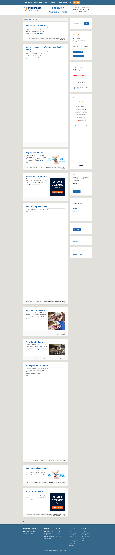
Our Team (30, 2)
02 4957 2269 (58, 8)
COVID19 (64, 460)
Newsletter (75, 216)
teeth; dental (63, 168)
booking (62, 301)
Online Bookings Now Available (37, 207)
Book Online (76, 2)
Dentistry (61, 167)
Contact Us (65, 2)
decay (55, 483)
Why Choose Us (84, 531)
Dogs (49, 38)
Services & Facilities (38, 2)
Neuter (64, 38)
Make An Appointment (78, 56)
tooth (64, 483)
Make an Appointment (58, 12)
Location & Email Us (78, 51)
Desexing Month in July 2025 (36, 176)
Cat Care (49, 333)
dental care (58, 167)
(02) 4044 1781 (76, 88)
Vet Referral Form (85, 536)
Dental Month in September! (36, 310)
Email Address (76, 183)
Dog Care (54, 333)
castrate (55, 38)
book (60, 301)
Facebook (75, 208)
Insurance (61, 145)
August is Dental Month (34, 153)
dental (55, 167)
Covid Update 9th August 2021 (37, 366)
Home (25, 2)
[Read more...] (40, 33)
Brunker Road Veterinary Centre (32, 9)
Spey (64, 39)
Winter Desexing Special (34, 342)
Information (53, 2)
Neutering (61, 39)
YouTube (74, 214)
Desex (58, 38)
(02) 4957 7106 (76, 84)
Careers (60, 2)
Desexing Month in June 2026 (36, 25)
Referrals (47, 2)
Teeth (64, 167)
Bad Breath (63, 482)
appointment (57, 301)
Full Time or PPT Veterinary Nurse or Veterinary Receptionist (73, 533)
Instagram (75, 211)
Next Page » (26, 521)
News (71, 2)
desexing (61, 38)
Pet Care (61, 333)
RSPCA (64, 145)
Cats (47, 38)
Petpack (69, 550)
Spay (62, 515)
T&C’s (82, 540)
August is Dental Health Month (37, 468)
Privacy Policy (84, 538)
